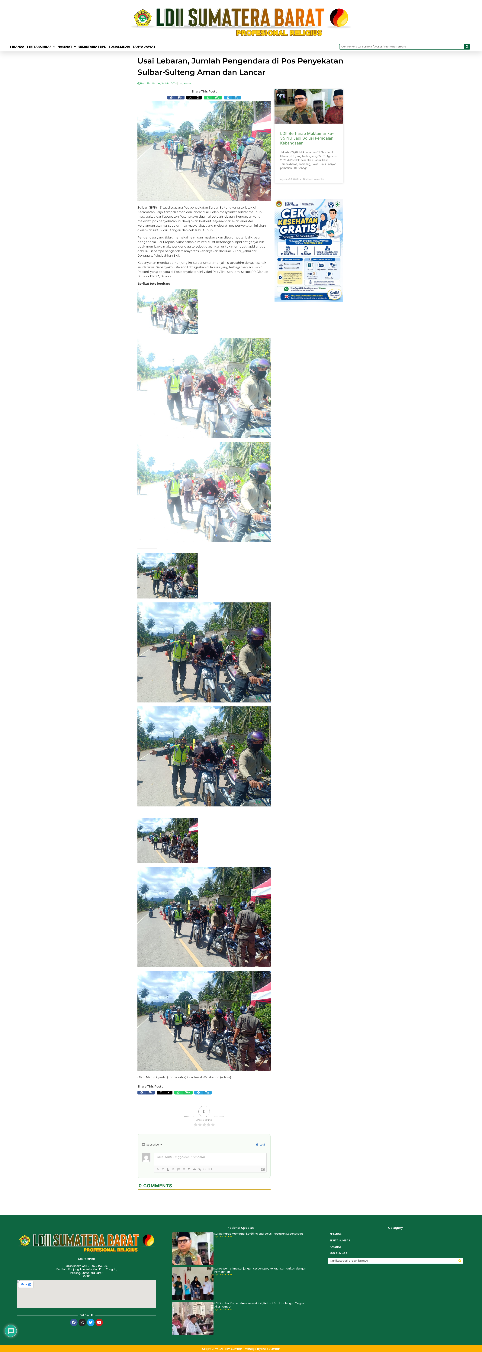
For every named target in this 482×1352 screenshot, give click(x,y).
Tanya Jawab (144, 47)
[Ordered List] (178, 1169)
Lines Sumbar (270, 1349)
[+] (210, 1169)
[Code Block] (194, 1169)
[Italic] (162, 1169)
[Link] (199, 1169)
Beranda (16, 47)
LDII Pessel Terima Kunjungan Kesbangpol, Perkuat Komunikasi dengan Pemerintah (260, 1270)
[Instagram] (82, 1322)
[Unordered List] (184, 1169)
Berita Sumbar (339, 1240)
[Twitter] (91, 1322)
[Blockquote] (189, 1169)
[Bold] (157, 1169)
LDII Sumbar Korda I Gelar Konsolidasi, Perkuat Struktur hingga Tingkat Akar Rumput (259, 1305)
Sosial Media (119, 47)
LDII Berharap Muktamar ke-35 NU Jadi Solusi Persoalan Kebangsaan (307, 138)
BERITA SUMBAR (39, 47)
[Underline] (168, 1169)
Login (262, 1144)
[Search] (467, 46)
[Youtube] (99, 1322)
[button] (176, 97)
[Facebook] (74, 1322)
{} (204, 1169)
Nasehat (65, 47)
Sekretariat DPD (92, 47)
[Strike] (173, 1169)
